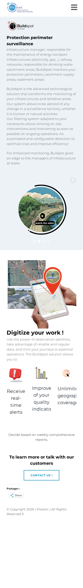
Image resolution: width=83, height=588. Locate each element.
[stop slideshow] (48, 241)
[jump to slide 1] (39, 241)
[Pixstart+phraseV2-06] (20, 4)
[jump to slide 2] (43, 241)
